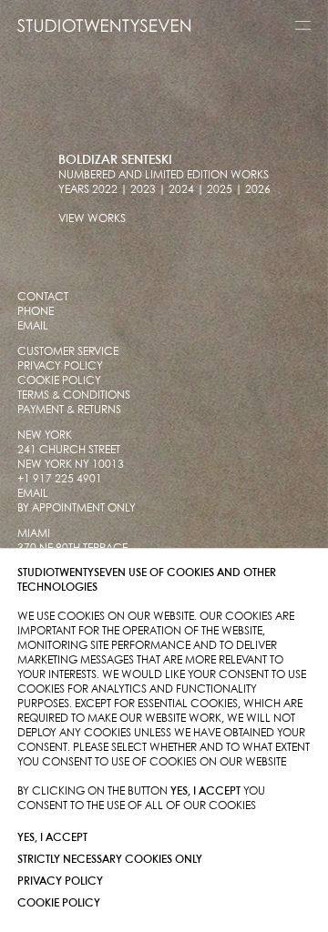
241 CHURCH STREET (68, 450)
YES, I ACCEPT (52, 838)
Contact (42, 297)
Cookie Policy (58, 903)
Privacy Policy (60, 881)
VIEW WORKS (92, 219)
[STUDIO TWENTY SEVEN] (103, 25)
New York (44, 436)
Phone (35, 312)
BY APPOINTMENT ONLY (76, 508)
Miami (33, 534)
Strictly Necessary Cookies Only (109, 860)
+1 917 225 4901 (59, 479)
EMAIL (32, 494)
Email (32, 326)
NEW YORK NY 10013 (70, 465)
